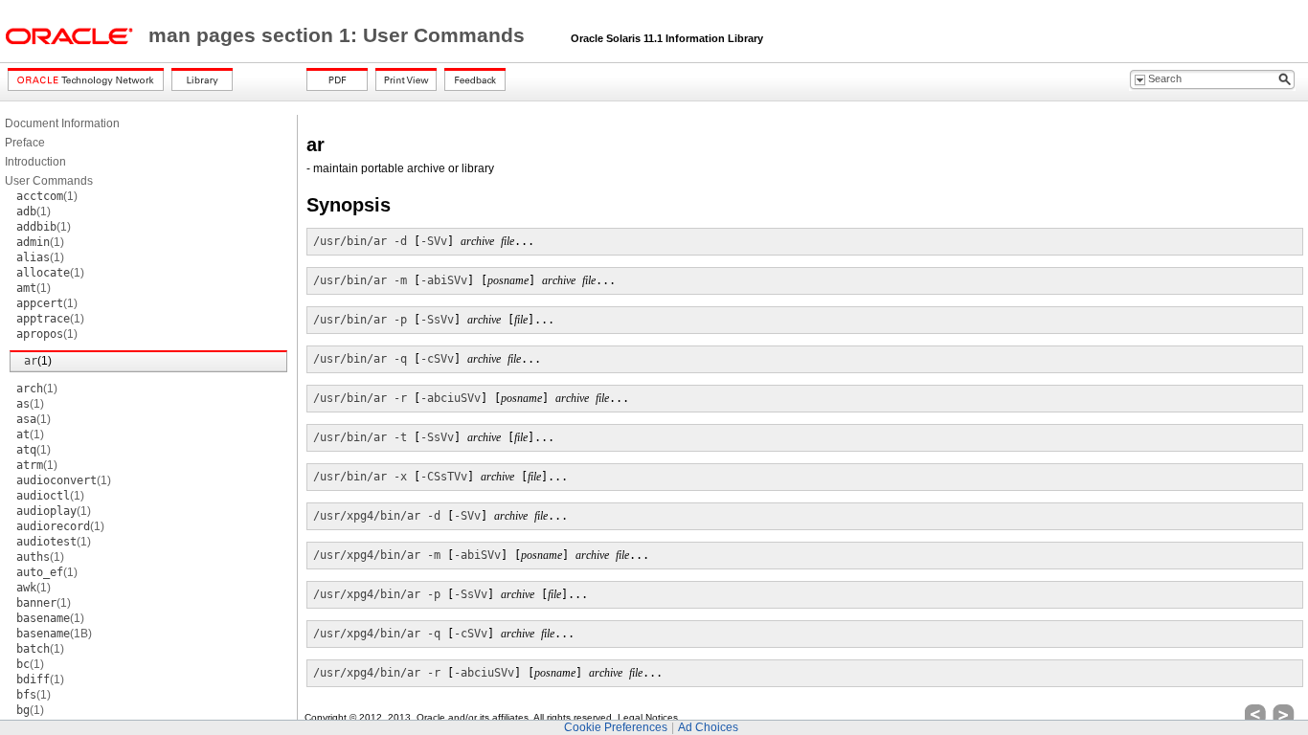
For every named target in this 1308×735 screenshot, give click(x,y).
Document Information (62, 123)
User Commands (49, 181)
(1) (47, 196)
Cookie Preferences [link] (615, 727)
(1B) (54, 633)
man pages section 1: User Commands (339, 35)
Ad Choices (708, 727)
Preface (25, 142)
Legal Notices (648, 717)
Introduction (35, 161)
